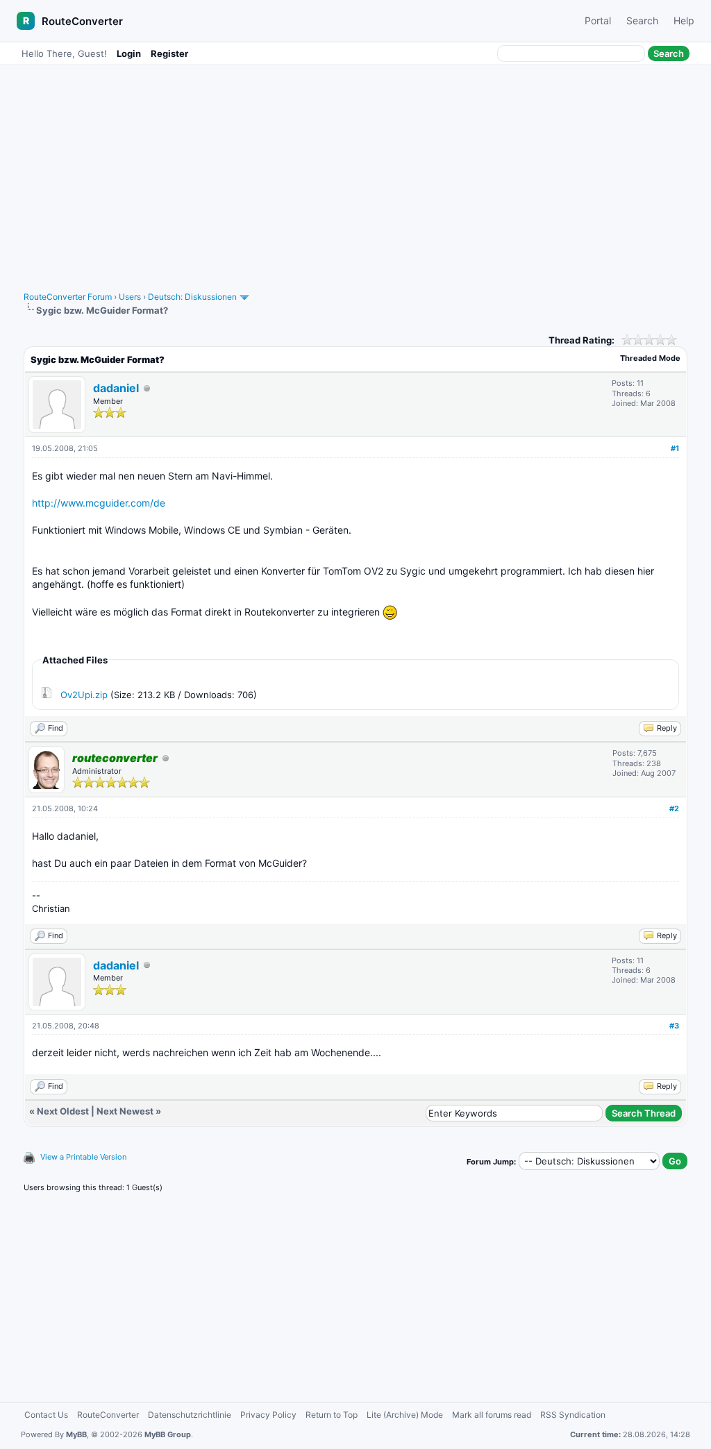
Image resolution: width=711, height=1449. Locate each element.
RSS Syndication (572, 1414)
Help (684, 20)
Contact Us (46, 1414)
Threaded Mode (650, 358)
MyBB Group (167, 1434)
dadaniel (116, 388)
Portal (598, 20)
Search (642, 20)
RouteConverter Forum (68, 296)
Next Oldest (63, 1111)
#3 (674, 1026)
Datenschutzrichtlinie (189, 1414)
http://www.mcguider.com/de (98, 503)
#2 (674, 808)
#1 (675, 448)
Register (169, 53)
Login (129, 53)
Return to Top (332, 1414)
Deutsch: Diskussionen (192, 296)
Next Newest (125, 1111)
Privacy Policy (268, 1414)
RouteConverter (82, 21)
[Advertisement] (355, 171)
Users (130, 296)
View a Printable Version (83, 1157)
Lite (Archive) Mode (405, 1414)
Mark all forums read (491, 1414)
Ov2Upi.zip (84, 694)
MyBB (76, 1434)
